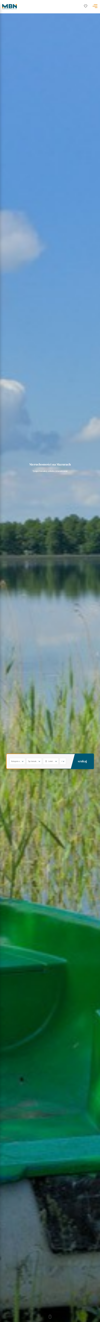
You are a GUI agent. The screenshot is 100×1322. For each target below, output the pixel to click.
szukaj (82, 761)
